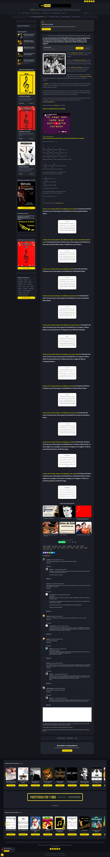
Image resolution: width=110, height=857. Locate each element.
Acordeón (20, 279)
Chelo (28, 286)
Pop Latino (54, 547)
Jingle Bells (23, 830)
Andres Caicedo (50, 688)
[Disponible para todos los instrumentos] (26, 253)
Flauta (78, 546)
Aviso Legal (62, 853)
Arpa (29, 279)
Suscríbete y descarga (65, 16)
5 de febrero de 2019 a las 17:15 (56, 639)
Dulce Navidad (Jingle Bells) (11, 831)
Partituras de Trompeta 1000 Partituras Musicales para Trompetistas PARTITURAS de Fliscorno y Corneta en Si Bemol (26, 217)
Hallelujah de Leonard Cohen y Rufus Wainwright (23, 782)
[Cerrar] (14, 848)
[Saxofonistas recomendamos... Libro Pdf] (26, 194)
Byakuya (48, 639)
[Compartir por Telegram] (73, 542)
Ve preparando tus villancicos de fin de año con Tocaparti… (96, 831)
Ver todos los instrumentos (23, 294)
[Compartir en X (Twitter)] (70, 542)
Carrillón (19, 286)
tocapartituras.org (32, 9)
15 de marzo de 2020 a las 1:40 (57, 663)
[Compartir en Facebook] (67, 542)
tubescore (51, 648)
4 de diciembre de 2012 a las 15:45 (63, 594)
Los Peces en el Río (84, 830)
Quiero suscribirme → (67, 750)
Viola (47, 549)
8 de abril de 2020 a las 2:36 (59, 688)
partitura (46, 83)
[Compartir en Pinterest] (75, 542)
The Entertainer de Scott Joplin (84, 782)
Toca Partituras (52, 594)
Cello (46, 35)
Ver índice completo (26, 297)
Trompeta (85, 547)
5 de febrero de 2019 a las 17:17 (60, 648)
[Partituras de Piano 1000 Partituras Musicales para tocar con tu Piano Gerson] (20, 62)
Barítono (56, 546)
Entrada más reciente (61, 738)
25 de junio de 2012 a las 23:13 (57, 559)
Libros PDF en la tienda (54, 16)
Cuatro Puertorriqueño (27, 290)
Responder (48, 563)
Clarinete (64, 546)
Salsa (58, 547)
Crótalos (19, 290)
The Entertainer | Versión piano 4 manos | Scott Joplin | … (72, 782)
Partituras (82, 546)
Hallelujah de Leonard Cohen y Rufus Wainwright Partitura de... (29, 41)
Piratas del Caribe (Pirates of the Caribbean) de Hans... (29, 54)
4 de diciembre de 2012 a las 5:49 (57, 583)
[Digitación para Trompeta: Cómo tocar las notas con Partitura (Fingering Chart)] (20, 49)
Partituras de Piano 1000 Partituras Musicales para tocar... (29, 60)
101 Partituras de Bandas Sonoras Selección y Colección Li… (48, 782)
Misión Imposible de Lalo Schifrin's (97, 782)
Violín (51, 549)
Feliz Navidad (60, 830)
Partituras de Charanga (46, 547)
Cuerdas (19, 292)
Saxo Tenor (63, 547)
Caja (25, 284)
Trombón (76, 547)
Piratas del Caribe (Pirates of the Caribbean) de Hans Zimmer (35, 782)
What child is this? (47, 830)
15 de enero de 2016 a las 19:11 (56, 616)
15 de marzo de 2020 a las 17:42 (61, 674)
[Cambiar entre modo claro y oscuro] (2, 854)
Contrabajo (25, 288)
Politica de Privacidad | (49, 853)
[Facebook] (85, 1)
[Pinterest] (94, 1)
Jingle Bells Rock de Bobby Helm (35, 831)
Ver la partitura (11, 785)
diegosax (51, 569)
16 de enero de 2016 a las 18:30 (62, 626)
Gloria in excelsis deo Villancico (72, 831)
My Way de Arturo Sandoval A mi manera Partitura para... (29, 35)
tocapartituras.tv (76, 16)
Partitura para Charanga (76, 52)
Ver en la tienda (26, 207)
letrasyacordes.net (59, 203)
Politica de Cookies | (56, 853)
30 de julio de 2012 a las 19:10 (60, 569)
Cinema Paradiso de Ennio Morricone (11, 782)
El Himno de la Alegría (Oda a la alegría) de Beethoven (60, 782)
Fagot (74, 546)
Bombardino (20, 284)
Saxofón (68, 547)
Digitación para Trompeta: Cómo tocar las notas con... (29, 48)
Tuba (44, 549)
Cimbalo (32, 286)
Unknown (48, 616)
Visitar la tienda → (46, 29)
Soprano (72, 547)
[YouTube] (89, 1)
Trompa (81, 547)
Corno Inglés (69, 546)
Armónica (25, 279)
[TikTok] (87, 1)
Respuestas (49, 566)
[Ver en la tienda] (55, 797)
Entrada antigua (70, 738)
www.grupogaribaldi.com (49, 101)
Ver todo (21, 763)
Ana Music (48, 559)
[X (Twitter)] (91, 1)
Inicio (44, 35)
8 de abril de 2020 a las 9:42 (60, 698)
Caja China (29, 284)
